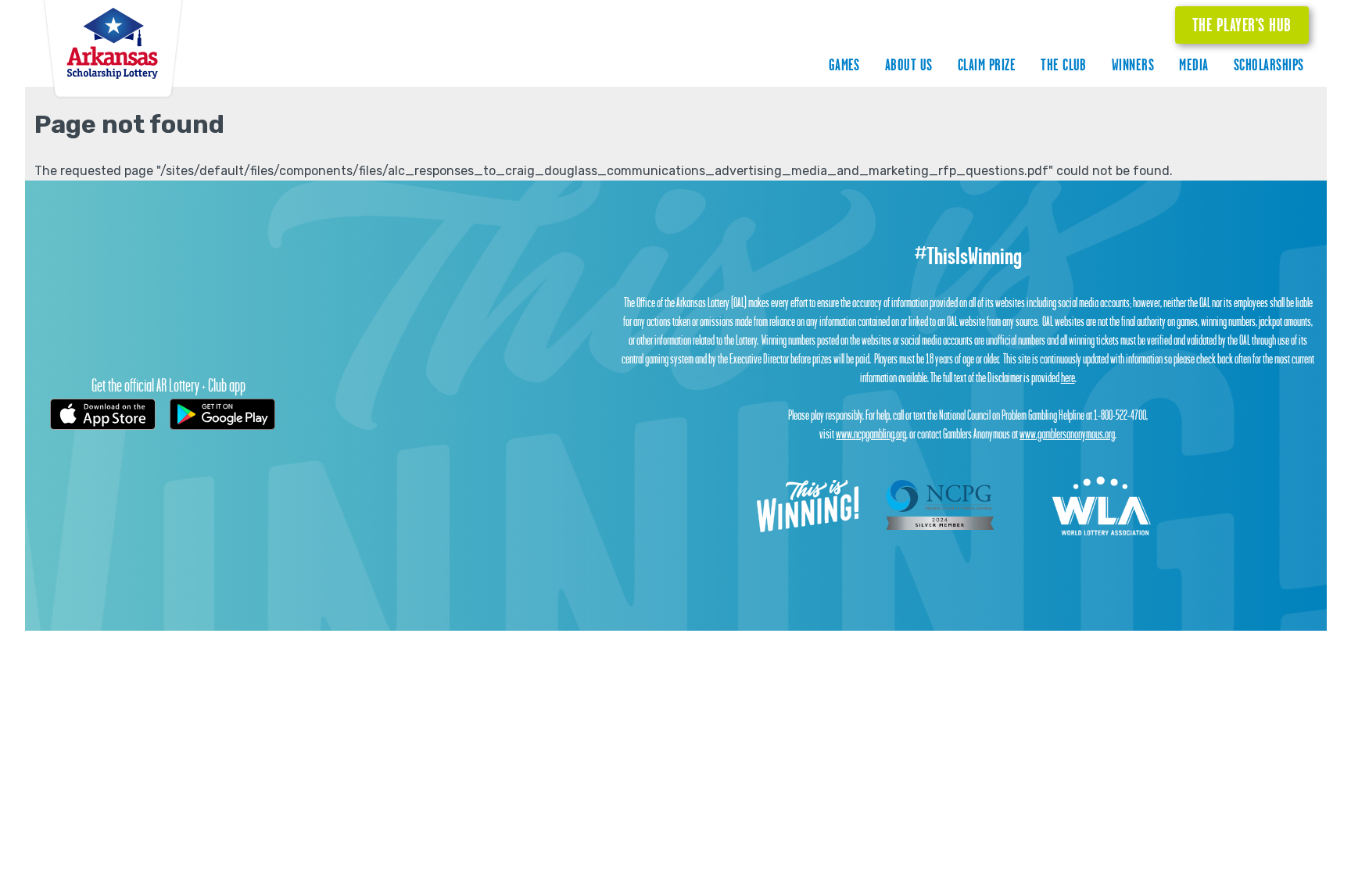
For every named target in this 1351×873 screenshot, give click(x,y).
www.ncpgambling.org (871, 434)
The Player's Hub (1242, 24)
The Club (1064, 64)
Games (844, 64)
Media (1193, 64)
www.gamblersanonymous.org (1067, 434)
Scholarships (1269, 64)
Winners (1133, 64)
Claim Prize (987, 64)
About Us (909, 64)
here (1068, 377)
